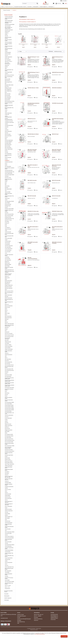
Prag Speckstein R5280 (9, 409)
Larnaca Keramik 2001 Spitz (9, 236)
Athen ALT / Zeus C (8, 61)
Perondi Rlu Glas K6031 (9, 387)
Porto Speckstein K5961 (9, 402)
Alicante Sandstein (8, 42)
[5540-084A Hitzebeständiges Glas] (46, 123)
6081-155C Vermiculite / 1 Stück (33, 166)
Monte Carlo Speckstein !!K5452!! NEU (9, 326)
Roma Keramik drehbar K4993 (9, 444)
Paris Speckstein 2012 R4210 (9, 367)
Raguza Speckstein (8, 425)
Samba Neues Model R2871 (9, 470)
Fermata (6, 152)
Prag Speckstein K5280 (9, 408)
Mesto (6, 308)
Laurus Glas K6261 (8, 238)
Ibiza (6, 183)
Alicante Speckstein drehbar (8, 49)
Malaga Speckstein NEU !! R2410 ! (9, 272)
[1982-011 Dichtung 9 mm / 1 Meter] (23, 39)
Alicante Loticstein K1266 (8, 40)
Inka (5, 184)
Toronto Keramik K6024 (9, 537)
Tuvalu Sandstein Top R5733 (9, 554)
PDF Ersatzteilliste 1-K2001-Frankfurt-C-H (27, 19)
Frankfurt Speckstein (9, 161)
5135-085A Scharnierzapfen (57, 103)
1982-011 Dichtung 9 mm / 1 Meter (23, 45)
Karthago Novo (8, 205)
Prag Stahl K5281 (8, 411)
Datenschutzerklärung (38, 618)
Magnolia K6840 (8, 264)
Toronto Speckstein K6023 (8, 540)
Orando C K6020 (8, 344)
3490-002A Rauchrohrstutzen (58, 72)
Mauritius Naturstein (8, 288)
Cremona (6, 129)
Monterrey (7, 327)
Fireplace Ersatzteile (8, 14)
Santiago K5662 (8, 482)
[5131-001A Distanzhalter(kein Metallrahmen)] (22, 107)
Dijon (6, 138)
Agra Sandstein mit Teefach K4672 (8, 28)
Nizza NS (6, 340)
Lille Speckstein (8, 247)
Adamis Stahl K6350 (9, 20)
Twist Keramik (7, 559)
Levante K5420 (8, 241)
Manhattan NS (7, 282)
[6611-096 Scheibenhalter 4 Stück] (22, 231)
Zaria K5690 (7, 580)
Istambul (6, 187)
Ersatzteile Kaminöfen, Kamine (8, 591)
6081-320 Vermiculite (32, 195)
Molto (6, 320)
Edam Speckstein (8, 144)
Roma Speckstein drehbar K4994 (8, 448)
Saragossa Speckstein (9, 486)
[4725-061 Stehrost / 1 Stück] (22, 92)
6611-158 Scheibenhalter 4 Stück (57, 227)
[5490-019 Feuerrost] (58, 39)
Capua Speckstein (8, 113)
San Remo (7, 473)
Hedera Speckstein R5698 (8, 180)
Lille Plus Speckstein (9, 245)
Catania (6, 123)
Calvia (6, 110)
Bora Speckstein (8, 96)
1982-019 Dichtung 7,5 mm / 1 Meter (47, 45)
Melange (6, 296)
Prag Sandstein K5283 (9, 405)
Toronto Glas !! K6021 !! (9, 536)
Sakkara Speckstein (8, 465)
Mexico (6, 310)
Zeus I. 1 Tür (7, 587)
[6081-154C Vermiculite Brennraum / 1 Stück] (46, 154)
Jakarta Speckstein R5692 (8, 194)
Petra (6, 391)
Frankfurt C (7, 160)
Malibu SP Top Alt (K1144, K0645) (8, 274)
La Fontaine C (7, 227)
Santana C (7, 481)
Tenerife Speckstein (8, 522)
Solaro (6, 507)
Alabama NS (7, 31)
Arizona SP (7, 58)
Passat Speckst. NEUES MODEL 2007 (9, 386)
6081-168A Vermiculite (32, 180)
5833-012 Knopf (55, 134)
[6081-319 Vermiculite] (46, 185)
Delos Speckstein (8, 135)
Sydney (6, 515)
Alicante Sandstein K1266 (8, 44)
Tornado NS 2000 (8, 533)
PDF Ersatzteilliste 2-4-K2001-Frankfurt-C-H (27, 21)
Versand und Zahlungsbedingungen (24, 618)
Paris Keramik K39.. (8, 362)
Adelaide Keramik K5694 (9, 24)
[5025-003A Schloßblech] (46, 92)
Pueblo (6, 419)
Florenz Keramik (8, 157)
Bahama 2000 (7, 79)
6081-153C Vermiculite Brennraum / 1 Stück (32, 150)
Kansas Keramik (8, 204)
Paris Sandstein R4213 (9, 365)
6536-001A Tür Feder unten (33, 211)
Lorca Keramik (7, 251)
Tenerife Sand (7, 521)
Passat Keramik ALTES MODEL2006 (9, 378)
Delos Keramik (7, 134)
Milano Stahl (7, 313)
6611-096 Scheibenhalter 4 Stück (33, 227)
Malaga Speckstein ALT (9, 269)
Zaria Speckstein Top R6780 (9, 584)
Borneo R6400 (7, 98)
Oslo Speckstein (8, 359)
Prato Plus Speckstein (9, 415)
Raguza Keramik (8, 424)
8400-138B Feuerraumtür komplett (33, 243)
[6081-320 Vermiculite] (22, 200)
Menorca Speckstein (9, 305)
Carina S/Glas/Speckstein (8, 116)
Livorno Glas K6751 (8, 248)
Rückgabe (19, 620)
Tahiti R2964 (7, 518)
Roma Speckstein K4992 (9, 445)
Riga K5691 (7, 431)
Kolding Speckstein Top (9, 218)
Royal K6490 (7, 458)
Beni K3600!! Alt (8, 89)
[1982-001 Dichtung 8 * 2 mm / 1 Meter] (35, 39)
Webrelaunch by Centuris (34, 629)
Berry (6, 92)
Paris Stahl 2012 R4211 (9, 370)
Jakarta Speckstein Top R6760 (9, 196)
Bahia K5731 (7, 80)
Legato (6, 239)
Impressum (36, 620)
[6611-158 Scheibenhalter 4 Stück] (46, 231)
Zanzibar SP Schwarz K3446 (9, 578)
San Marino (7, 471)
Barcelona (7, 86)
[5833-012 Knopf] (46, 138)
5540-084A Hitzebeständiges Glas (57, 119)
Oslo (6, 356)
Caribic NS (7, 114)
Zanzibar (6, 576)
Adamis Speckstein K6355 (8, 19)
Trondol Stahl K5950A (9, 550)
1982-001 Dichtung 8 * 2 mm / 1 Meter (35, 45)
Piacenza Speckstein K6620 (9, 400)
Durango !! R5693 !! (8, 141)
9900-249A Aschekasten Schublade (57, 243)
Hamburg (6, 176)
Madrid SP (7, 261)
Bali (5, 83)
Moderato (6, 319)
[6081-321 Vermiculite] (46, 200)
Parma (6, 373)
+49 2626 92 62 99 (4, 618)
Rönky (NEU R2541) (9, 462)
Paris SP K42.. (7, 363)
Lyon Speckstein (8, 260)
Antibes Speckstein (8, 56)
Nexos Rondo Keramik (9, 336)
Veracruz (6, 565)
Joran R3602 (7, 202)
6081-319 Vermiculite (56, 180)
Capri (6, 111)
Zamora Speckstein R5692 (8, 574)
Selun (6, 491)
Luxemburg (7, 257)
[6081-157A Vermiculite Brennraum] (46, 169)
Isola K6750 (7, 186)
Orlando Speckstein (8, 354)
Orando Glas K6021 (8, 346)
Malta (6, 279)
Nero (6, 330)
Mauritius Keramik (8, 286)
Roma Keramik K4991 (9, 441)
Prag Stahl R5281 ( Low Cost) (9, 413)
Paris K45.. (7, 360)
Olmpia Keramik (8, 341)
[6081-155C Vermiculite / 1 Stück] (22, 169)
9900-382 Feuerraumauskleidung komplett (32, 258)
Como (6, 128)
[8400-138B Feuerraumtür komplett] (22, 246)
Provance (6, 416)
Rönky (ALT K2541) (8, 461)
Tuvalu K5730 (7, 551)
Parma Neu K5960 (8, 374)
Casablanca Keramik (9, 120)
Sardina (6, 488)
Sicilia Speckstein (8, 498)
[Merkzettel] (53, 3)
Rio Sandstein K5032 (9, 434)
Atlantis (6, 66)
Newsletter (36, 617)
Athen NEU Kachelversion (7, 63)
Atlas (6, 68)
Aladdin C (7, 32)
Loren (6, 253)
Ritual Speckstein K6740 (9, 440)
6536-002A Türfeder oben (57, 211)
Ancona (6, 55)
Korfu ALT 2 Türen (8, 220)
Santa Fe (6, 474)
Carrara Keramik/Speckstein (8, 119)
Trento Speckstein (8, 546)
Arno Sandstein (8, 59)
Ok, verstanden (64, 636)
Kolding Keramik (8, 217)
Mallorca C (7, 276)
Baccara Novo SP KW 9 (9, 75)
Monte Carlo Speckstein (9, 323)
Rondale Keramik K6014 (9, 451)
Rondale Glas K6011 (9, 449)
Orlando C (7, 353)
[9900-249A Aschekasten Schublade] (46, 246)
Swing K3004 (7, 513)
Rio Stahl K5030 (8, 437)
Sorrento (6, 512)
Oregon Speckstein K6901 (8, 351)
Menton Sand (7, 307)
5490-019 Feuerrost (31, 118)
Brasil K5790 (7, 99)
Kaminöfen (6, 593)
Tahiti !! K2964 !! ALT (9, 516)
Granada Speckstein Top (9, 171)
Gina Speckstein (8, 166)
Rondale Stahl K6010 (9, 455)
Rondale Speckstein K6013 (8, 453)
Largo (6, 230)
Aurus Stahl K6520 (8, 72)
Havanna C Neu (8, 177)
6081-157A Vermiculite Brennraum (56, 166)
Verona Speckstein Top (9, 566)
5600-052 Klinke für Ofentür (33, 134)
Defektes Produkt (20, 614)
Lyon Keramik (7, 258)
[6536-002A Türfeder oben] (46, 215)
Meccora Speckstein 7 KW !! (9, 293)
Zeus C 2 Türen (8, 585)
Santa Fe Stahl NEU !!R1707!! (9, 479)
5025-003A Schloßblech (57, 87)
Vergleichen (31, 66)
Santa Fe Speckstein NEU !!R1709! (9, 477)
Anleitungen (6, 600)
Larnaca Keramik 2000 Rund (9, 234)
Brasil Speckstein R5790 (9, 101)
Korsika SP (7, 223)
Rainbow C (7, 427)
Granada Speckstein (9, 170)
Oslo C (6, 357)
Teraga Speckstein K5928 (8, 525)
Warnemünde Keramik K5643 (9, 569)
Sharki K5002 (7, 495)
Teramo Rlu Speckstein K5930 (9, 527)
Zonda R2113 (7, 588)
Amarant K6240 (8, 52)
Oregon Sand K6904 (9, 349)
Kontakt (18, 617)
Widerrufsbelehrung (21, 621)
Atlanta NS (7, 65)
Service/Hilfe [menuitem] (64, 0)
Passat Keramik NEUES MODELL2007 (9, 381)
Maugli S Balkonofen (9, 285)
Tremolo (6, 543)
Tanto (6, 519)
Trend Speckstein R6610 (9, 544)
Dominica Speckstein (9, 140)
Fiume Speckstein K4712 (8, 155)
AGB (18, 623)
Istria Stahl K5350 (8, 189)
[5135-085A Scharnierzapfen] (46, 107)
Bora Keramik (7, 95)
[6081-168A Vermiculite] (22, 185)
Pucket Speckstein (8, 418)
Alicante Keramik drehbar (8, 38)
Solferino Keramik (8, 509)
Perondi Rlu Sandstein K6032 (9, 390)
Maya (6, 289)
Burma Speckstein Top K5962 (9, 108)
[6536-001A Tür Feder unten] (22, 215)
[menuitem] (30, 3)
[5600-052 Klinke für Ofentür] (22, 138)
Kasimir (6, 207)
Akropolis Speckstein (9, 29)
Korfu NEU (7, 221)
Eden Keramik (7, 146)
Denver (6, 137)
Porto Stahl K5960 (8, 403)
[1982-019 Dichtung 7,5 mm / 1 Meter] (46, 39)
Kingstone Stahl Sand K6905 (9, 211)
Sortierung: (51, 51)
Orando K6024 (7, 347)
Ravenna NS (7, 428)
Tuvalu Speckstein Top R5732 (9, 556)
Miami (6, 311)
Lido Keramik (7, 242)
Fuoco (6, 163)
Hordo (6, 181)
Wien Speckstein (8, 570)
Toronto (6, 534)
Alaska (6, 34)
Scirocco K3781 (8, 489)
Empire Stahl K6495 (8, 149)
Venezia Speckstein (8, 562)
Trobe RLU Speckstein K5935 (9, 548)
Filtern (20, 51)
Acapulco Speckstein (9, 16)
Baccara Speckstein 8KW (8, 77)
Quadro (6, 421)
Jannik (6, 199)
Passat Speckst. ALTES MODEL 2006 (9, 383)
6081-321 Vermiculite (56, 195)
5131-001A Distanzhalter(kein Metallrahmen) (33, 104)
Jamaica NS (7, 198)
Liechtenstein (7, 244)
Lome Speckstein (8, 250)
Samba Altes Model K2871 (8, 467)
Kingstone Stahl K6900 (9, 208)
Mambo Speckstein (8, 280)
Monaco (6, 322)
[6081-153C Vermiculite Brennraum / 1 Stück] (22, 154)
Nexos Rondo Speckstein (7, 338)
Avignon (6, 73)
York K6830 (7, 572)
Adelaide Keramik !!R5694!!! (8, 22)
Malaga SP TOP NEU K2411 (9, 268)
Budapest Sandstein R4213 (8, 103)
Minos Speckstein (8, 316)
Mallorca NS (7, 277)
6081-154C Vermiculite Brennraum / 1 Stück (56, 150)
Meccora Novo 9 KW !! (9, 291)
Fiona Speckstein (8, 153)
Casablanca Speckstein (9, 122)
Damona (6, 132)
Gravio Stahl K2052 (8, 173)
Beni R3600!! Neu (8, 90)
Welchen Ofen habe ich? (38, 614)
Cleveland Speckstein (9, 125)
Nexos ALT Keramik (8, 333)
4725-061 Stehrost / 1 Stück (33, 87)
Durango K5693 (8, 143)
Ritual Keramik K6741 (9, 438)
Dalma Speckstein (8, 131)
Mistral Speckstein (8, 317)
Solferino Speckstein (9, 510)
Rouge (6, 456)
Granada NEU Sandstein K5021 (9, 168)
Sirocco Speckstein (8, 506)
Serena (6, 492)
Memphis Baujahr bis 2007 (9, 302)
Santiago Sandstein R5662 (8, 485)
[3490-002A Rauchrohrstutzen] (46, 77)
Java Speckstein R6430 (9, 201)
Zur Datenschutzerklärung (40, 634)
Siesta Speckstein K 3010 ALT (8, 502)
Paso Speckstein (8, 376)
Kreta (6, 224)
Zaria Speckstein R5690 (9, 581)
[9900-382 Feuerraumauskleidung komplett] (22, 262)
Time (6, 530)
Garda (6, 164)
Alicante (6, 35)
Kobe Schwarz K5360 (9, 215)
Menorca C (7, 304)
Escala (6, 150)
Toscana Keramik (8, 541)
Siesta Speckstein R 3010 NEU (8, 504)
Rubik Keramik (7, 459)
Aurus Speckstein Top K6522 (9, 70)
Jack (6, 190)
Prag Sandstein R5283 (9, 406)
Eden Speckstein (8, 147)
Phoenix (6, 394)
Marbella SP (7, 283)
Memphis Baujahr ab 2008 (9, 300)
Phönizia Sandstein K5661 (8, 398)
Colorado (6, 126)
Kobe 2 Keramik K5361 (9, 214)
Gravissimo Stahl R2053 (9, 174)
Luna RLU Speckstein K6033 (9, 255)
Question (6, 422)
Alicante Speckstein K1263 (8, 47)
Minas (6, 314)
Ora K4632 (7, 343)
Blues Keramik (7, 93)
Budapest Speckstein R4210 (9, 106)
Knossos (6, 212)
